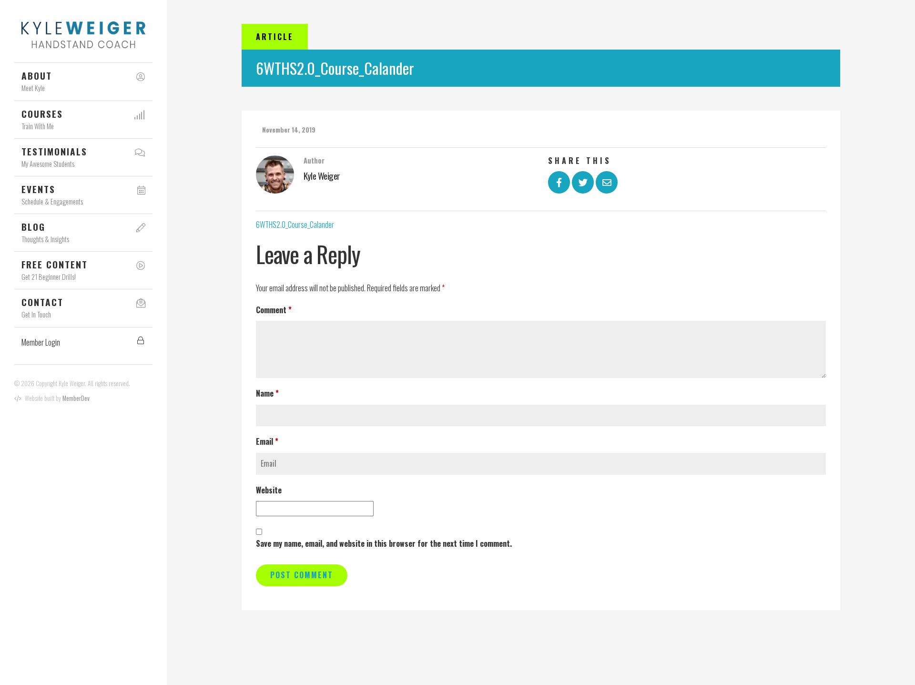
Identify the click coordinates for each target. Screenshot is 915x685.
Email (267, 441)
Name (267, 393)
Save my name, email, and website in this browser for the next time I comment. (384, 543)
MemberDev (76, 398)
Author (314, 160)
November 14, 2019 (288, 129)
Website (269, 490)
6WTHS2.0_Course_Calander (295, 224)
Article (275, 36)
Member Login (40, 342)
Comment (274, 310)
